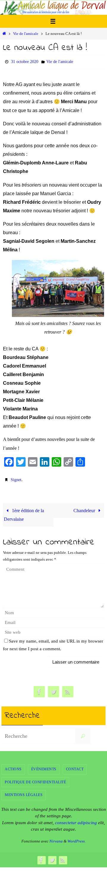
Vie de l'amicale (25, 33)
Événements (43, 766)
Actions (13, 766)
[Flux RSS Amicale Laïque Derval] (67, 689)
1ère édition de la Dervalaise (24, 512)
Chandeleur (84, 507)
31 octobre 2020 (24, 61)
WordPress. (76, 838)
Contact (75, 766)
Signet (16, 477)
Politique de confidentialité (35, 779)
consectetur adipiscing (76, 820)
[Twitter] (53, 689)
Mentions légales (24, 792)
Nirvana (56, 838)
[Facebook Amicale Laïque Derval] (39, 689)
